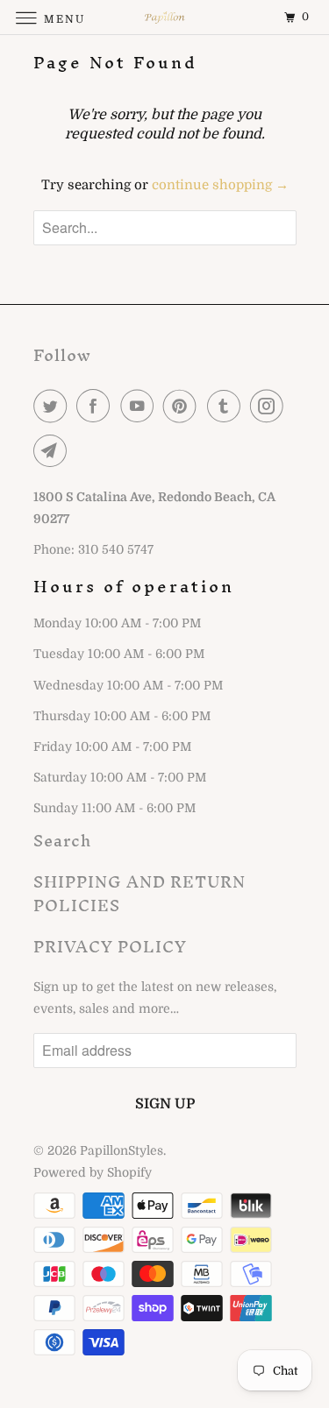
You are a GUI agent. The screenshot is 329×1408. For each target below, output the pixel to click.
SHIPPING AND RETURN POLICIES (139, 893)
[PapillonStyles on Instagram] (270, 405)
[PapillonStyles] (164, 17)
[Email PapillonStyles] (53, 450)
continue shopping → (220, 185)
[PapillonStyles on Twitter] (53, 405)
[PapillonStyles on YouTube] (140, 405)
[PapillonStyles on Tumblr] (227, 405)
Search (62, 841)
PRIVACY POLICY (110, 947)
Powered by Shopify (92, 1172)
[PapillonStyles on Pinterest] (183, 405)
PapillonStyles (121, 1150)
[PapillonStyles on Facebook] (96, 405)
